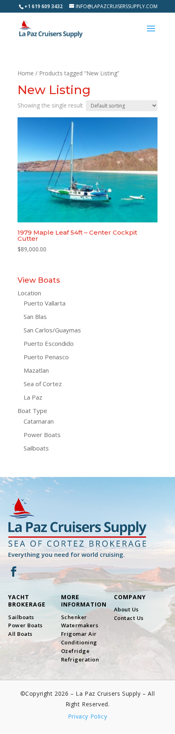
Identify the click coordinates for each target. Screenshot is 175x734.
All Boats (20, 633)
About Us (126, 609)
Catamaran (39, 421)
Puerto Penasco (46, 357)
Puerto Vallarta (45, 303)
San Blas (35, 316)
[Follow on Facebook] (13, 572)
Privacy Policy (87, 716)
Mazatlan (36, 370)
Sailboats (36, 448)
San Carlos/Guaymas (52, 330)
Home (26, 73)
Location (29, 293)
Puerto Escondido (49, 343)
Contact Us (129, 618)
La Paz (33, 397)
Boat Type (32, 411)
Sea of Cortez (43, 384)
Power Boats (42, 435)
